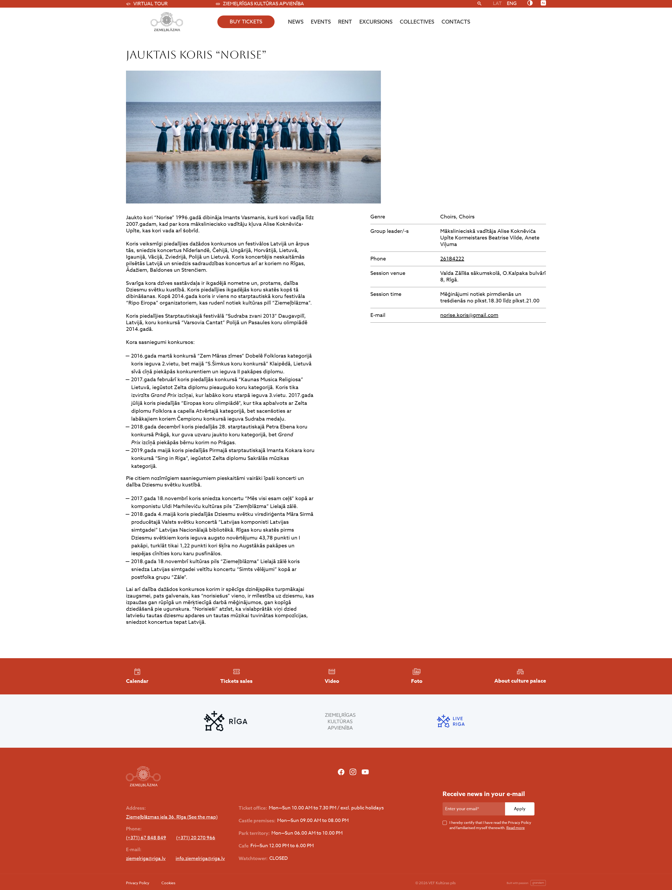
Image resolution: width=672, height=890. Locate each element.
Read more (515, 827)
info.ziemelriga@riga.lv (200, 859)
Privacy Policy (137, 882)
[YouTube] (365, 772)
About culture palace (520, 680)
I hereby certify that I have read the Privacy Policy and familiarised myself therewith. (490, 825)
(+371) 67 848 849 (146, 838)
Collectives (417, 21)
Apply (520, 809)
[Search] (479, 4)
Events (321, 21)
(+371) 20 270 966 (195, 838)
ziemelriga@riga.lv (146, 859)
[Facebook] (341, 772)
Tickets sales (236, 680)
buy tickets (246, 21)
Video (332, 680)
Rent (345, 21)
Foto (416, 680)
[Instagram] (353, 772)
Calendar (137, 680)
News (295, 21)
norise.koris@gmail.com (469, 315)
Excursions (375, 21)
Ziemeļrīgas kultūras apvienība (263, 3)
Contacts (456, 21)
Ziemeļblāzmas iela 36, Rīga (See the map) (172, 817)
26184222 (452, 259)
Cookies (168, 882)
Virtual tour (150, 3)
